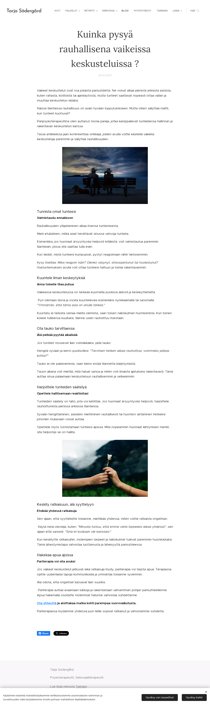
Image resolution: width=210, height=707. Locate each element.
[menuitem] (58, 11)
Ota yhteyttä (46, 603)
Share (45, 633)
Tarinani (81, 686)
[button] (194, 11)
